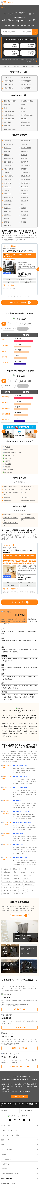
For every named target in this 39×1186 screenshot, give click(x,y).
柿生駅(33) (7, 155)
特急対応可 (6, 893)
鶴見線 (6, 108)
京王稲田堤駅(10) (9, 197)
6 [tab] (23, 296)
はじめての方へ (6, 1125)
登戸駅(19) (24, 169)
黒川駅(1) (23, 222)
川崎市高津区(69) (9, 84)
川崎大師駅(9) (8, 201)
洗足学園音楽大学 (26, 489)
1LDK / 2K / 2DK (25, 324)
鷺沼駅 (8, 467)
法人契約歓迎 (7, 884)
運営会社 (4, 1154)
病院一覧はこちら (19, 510)
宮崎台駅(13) (24, 190)
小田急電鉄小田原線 (27, 115)
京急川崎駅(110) (26, 141)
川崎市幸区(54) (8, 88)
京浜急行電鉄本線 (26, 126)
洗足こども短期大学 (9, 489)
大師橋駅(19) (7, 172)
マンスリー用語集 (6, 1149)
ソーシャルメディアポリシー (10, 1173)
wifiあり (23, 872)
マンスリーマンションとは (18, 1066)
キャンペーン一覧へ (18, 602)
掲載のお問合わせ (6, 1178)
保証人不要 (6, 875)
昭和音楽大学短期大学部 (28, 501)
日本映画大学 (7, 501)
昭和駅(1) (23, 218)
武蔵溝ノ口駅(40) (26, 148)
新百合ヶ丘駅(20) (9, 169)
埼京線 (23, 111)
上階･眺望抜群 (29, 881)
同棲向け (14, 869)
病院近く (22, 890)
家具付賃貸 (6, 878)
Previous (3, 431)
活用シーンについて (18, 1048)
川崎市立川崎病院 (26, 515)
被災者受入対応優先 (19, 893)
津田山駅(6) (7, 204)
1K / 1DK (13, 324)
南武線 (23, 104)
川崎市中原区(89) (9, 81)
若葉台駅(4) (24, 211)
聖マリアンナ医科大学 (10, 486)
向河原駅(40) (7, 151)
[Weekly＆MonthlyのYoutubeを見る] (24, 1120)
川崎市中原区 (6, 408)
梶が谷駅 (9, 472)
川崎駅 (4, 351)
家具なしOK (7, 872)
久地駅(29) (24, 158)
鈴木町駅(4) (7, 215)
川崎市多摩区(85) (26, 81)
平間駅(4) (23, 208)
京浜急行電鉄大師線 (10, 129)
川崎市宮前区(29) (26, 88)
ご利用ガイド (18, 1009)
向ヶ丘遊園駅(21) (26, 165)
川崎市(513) (7, 77)
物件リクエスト (19, 1096)
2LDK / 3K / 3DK (8, 328)
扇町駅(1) (6, 222)
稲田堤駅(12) (24, 194)
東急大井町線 (8, 122)
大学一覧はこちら (19, 482)
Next (36, 431)
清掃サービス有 (7, 887)
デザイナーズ (7, 881)
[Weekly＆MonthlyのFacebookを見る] (10, 1120)
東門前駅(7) (24, 201)
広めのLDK (16, 875)
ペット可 (23, 869)
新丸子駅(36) (24, 151)
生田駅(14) (7, 190)
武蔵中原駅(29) (8, 158)
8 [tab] (29, 296)
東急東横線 (24, 119)
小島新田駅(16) (25, 183)
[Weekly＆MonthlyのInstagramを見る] (15, 1120)
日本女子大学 (7, 497)
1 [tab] (9, 296)
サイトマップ (5, 1164)
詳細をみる (6, 289)
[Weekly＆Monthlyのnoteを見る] (29, 1120)
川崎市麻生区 (6, 420)
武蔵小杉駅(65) (8, 144)
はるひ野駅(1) (8, 225)
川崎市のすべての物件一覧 (18, 302)
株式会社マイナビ (14, 292)
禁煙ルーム (16, 878)
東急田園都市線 (25, 122)
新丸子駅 (4, 357)
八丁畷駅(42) (7, 148)
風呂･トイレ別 (27, 875)
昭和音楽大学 (25, 497)
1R (4, 324)
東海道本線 (7, 104)
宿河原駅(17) (7, 179)
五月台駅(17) (7, 183)
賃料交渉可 (19, 887)
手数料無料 (32, 872)
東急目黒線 (7, 126)
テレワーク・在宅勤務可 (10, 890)
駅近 (15, 872)
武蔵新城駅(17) (25, 176)
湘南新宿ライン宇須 (10, 101)
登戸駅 (8, 461)
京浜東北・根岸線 (9, 111)
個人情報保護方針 (6, 1159)
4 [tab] (17, 296)
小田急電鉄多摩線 (9, 119)
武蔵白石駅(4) (8, 211)
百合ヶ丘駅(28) (8, 162)
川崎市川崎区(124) (26, 77)
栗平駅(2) (6, 218)
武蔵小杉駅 (5, 362)
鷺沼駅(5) (23, 204)
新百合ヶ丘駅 (10, 455)
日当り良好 (17, 884)
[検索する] (35, 32)
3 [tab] (15, 296)
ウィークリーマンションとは (10, 1135)
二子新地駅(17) (25, 172)
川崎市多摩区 (6, 414)
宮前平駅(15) (24, 187)
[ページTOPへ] (36, 1183)
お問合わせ (14, 289)
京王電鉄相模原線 (9, 115)
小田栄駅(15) (7, 187)
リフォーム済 (18, 881)
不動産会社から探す (18, 915)
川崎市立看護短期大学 (27, 486)
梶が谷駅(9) (24, 197)
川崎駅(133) (7, 141)
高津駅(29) (24, 155)
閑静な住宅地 (28, 884)
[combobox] (11, 32)
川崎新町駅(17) (8, 176)
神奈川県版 (11, 2)
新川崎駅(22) (7, 165)
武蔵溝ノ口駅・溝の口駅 (13, 452)
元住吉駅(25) (24, 162)
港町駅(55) (24, 144)
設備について (5, 1140)
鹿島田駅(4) (7, 208)
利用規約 (4, 1169)
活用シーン (4, 1145)
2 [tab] (12, 296)
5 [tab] (20, 296)
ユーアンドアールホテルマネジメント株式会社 (22, 592)
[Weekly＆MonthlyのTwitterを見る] (19, 1120)
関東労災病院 (7, 515)
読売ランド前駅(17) (26, 179)
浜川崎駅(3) (24, 215)
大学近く (31, 890)
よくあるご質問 (18, 1027)
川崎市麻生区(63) (26, 84)
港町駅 (4, 340)
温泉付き (26, 878)
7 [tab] (26, 296)
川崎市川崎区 (6, 397)
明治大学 (23, 492)
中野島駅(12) (7, 194)
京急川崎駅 (5, 345)
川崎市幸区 (5, 403)
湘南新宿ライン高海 (27, 101)
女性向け (6, 869)
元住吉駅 (8, 464)
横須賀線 (23, 108)
